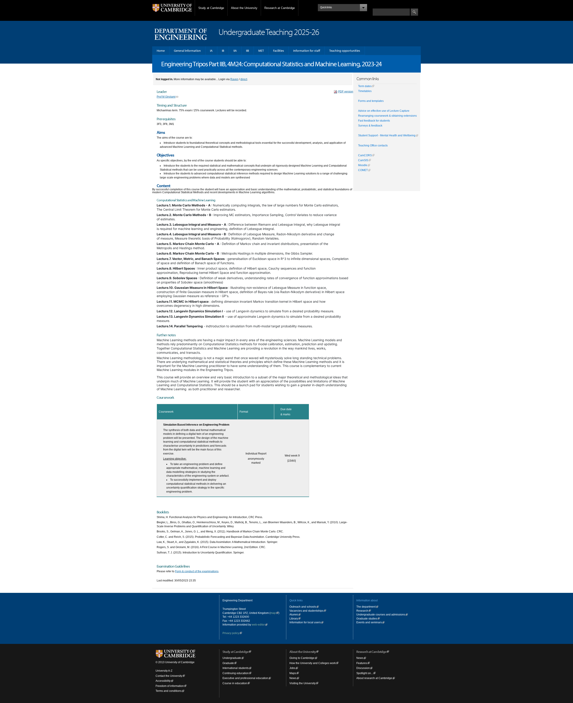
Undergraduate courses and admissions (380, 614)
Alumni (293, 614)
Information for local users (305, 622)
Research (362, 610)
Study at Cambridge (211, 8)
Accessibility (163, 680)
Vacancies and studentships (306, 610)
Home (161, 51)
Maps (292, 673)
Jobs (292, 668)
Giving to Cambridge (301, 657)
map (273, 612)
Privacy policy (230, 633)
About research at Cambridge (374, 678)
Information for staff (306, 51)
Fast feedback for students (374, 120)
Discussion (363, 668)
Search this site (382, 6)
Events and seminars (369, 622)
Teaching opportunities (344, 51)
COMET (363, 170)
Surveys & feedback (370, 125)
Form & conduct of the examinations (196, 571)
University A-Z (164, 670)
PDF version (345, 91)
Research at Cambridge (279, 8)
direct (243, 79)
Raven (234, 79)
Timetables (365, 91)
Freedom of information (170, 685)
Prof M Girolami (166, 96)
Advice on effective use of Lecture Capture (383, 110)
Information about (367, 600)
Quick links (296, 600)
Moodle (362, 165)
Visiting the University (302, 683)
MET (261, 51)
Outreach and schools (302, 606)
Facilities (278, 51)
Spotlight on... (364, 673)
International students (235, 668)
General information (187, 51)
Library (293, 618)
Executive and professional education (245, 678)
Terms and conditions (169, 690)
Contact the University (169, 675)
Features (361, 663)
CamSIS (363, 160)
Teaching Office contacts (373, 145)
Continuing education (235, 673)
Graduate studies (366, 618)
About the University (244, 8)
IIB (247, 51)
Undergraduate (231, 657)
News (292, 678)
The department (366, 606)
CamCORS (365, 155)
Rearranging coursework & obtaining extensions (387, 115)
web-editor (258, 624)
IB (223, 51)
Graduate (228, 663)
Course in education (234, 683)
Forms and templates (371, 101)
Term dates (365, 86)
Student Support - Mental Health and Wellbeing (386, 135)
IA (211, 51)
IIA (235, 51)
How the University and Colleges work (312, 663)
